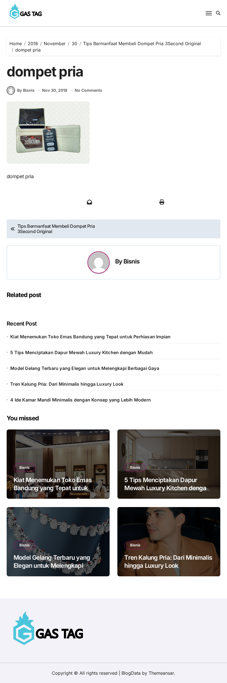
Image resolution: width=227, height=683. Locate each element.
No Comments (88, 90)
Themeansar (161, 673)
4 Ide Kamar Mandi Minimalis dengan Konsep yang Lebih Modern (80, 400)
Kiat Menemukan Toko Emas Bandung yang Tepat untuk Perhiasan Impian (90, 336)
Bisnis (131, 261)
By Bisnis (26, 90)
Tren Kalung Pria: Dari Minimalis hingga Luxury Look (66, 384)
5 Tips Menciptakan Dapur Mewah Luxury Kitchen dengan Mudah (81, 352)
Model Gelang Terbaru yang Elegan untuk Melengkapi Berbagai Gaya (84, 368)
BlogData (131, 673)
